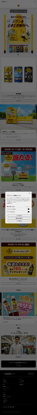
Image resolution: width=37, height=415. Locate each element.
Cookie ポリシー (9, 203)
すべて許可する (19, 215)
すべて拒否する (19, 220)
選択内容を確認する (19, 218)
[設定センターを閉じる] (29, 193)
